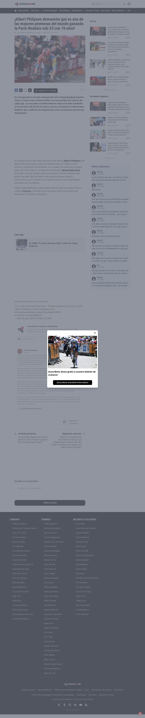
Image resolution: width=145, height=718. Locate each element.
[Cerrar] (95, 333)
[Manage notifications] (140, 713)
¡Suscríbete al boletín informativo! (72, 382)
